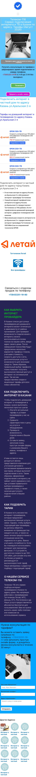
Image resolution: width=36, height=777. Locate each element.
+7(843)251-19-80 (10, 74)
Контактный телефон (8, 691)
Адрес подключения (8, 698)
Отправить (6, 709)
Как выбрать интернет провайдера (13, 313)
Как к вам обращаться (9, 684)
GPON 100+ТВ (16, 131)
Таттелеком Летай (18, 253)
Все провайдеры (18, 270)
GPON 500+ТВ (16, 166)
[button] (18, 14)
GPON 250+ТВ (16, 149)
